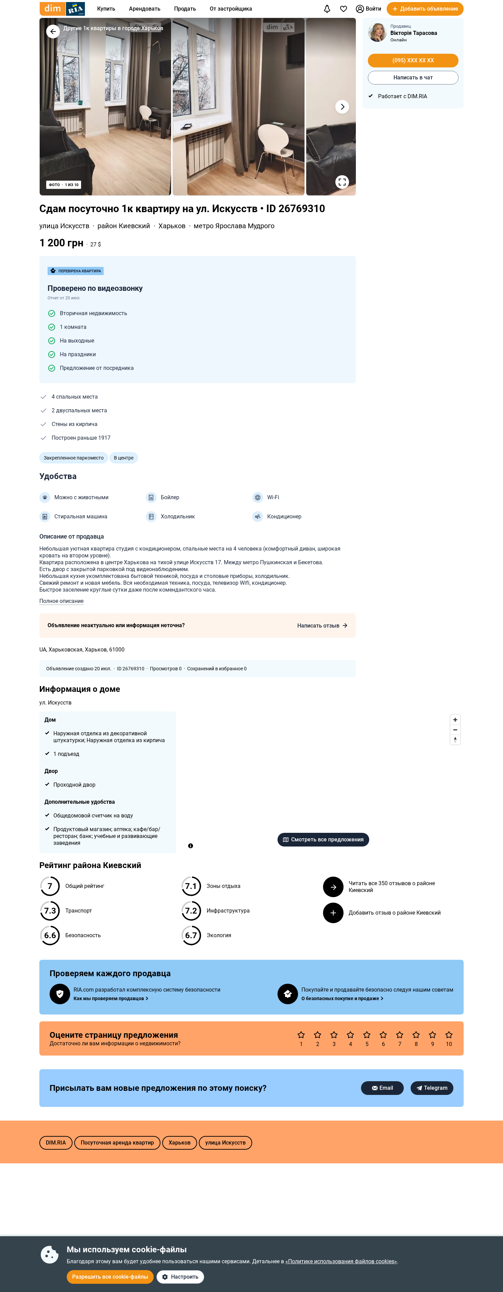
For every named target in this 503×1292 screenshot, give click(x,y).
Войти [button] (373, 8)
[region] (323, 782)
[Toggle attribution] (190, 846)
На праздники (78, 354)
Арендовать (144, 8)
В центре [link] (123, 458)
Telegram (436, 1088)
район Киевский (125, 226)
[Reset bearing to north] (455, 740)
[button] (425, 9)
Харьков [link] (172, 226)
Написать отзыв (318, 625)
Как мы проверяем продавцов (109, 998)
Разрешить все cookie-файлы (110, 1277)
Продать (185, 8)
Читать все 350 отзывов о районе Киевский (392, 886)
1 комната (73, 327)
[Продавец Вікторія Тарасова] (377, 32)
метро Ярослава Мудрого (234, 226)
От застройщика (231, 8)
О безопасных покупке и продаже (340, 998)
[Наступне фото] (342, 107)
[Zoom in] (455, 720)
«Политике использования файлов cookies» (341, 1261)
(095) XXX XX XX (413, 60)
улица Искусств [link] (65, 226)
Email (386, 1088)
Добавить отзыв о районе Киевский (395, 912)
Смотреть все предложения (327, 839)
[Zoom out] (455, 730)
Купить (106, 8)
